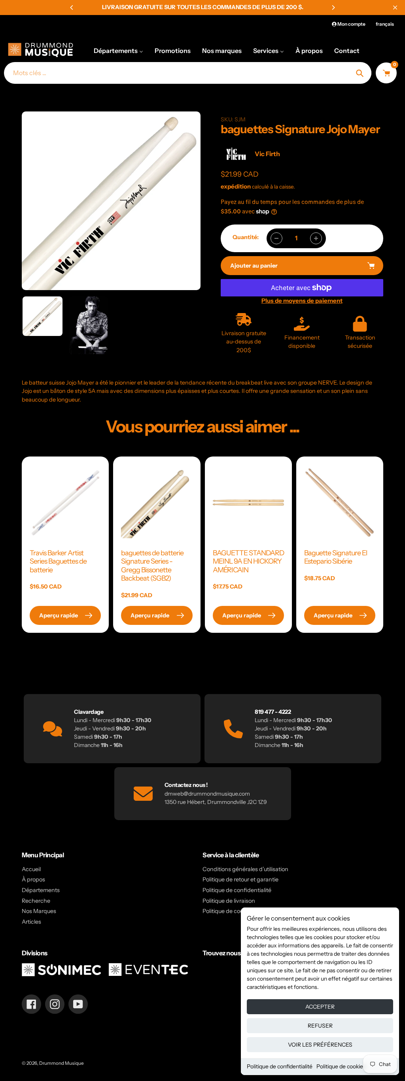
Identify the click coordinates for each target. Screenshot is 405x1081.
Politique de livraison (228, 900)
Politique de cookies (341, 1066)
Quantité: (246, 237)
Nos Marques (39, 911)
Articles (31, 921)
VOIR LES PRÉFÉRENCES (320, 1044)
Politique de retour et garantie (240, 879)
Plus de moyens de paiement (302, 300)
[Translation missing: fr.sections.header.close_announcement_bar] (395, 7)
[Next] (333, 7)
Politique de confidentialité (279, 1066)
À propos (33, 879)
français (385, 24)
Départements (41, 890)
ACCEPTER (320, 1006)
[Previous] (72, 7)
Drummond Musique (61, 1063)
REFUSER (320, 1025)
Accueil (31, 869)
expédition (236, 186)
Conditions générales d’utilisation (245, 869)
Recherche (36, 900)
